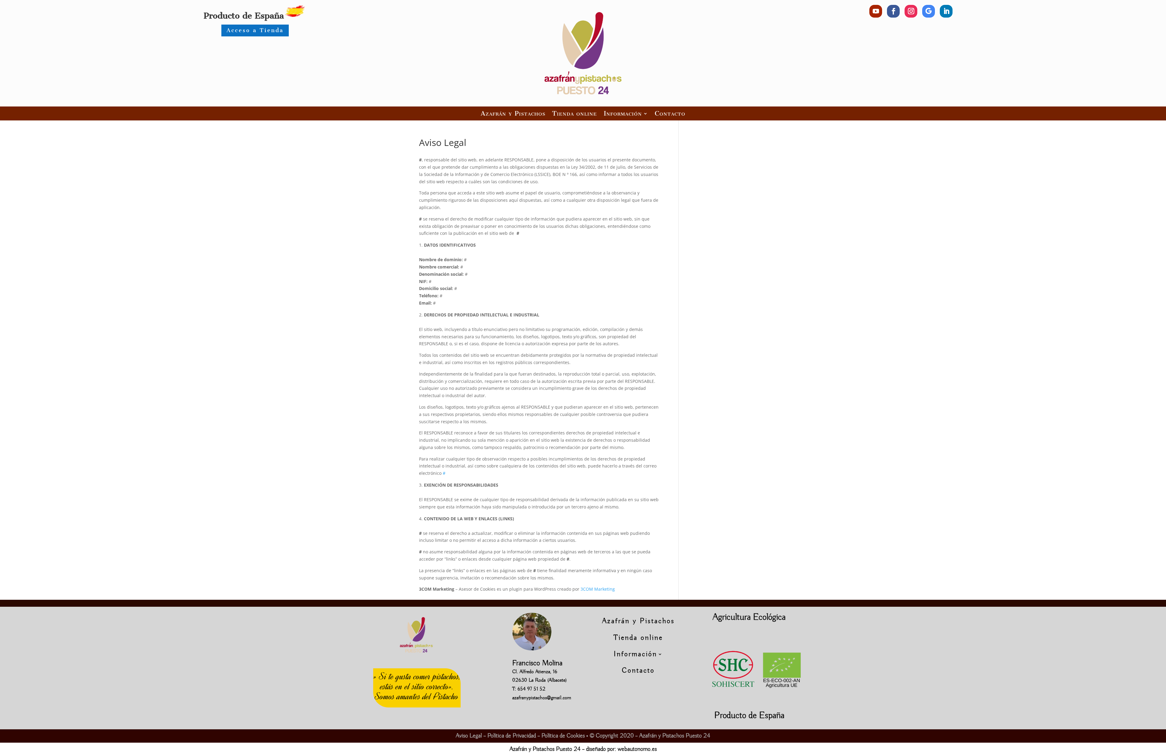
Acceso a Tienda (255, 30)
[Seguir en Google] (928, 11)
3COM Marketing (598, 589)
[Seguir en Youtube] (875, 11)
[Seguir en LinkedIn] (946, 11)
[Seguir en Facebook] (893, 11)
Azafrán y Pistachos (513, 113)
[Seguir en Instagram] (911, 11)
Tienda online (574, 113)
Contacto (670, 113)
